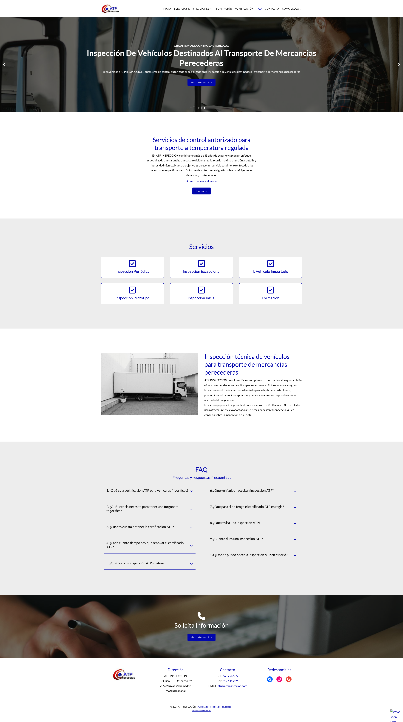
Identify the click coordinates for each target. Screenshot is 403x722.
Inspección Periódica (132, 271)
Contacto (272, 8)
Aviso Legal (203, 706)
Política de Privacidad (220, 706)
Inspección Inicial (201, 298)
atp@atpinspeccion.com (232, 686)
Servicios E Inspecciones (191, 8)
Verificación (244, 8)
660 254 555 (230, 676)
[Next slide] (399, 64)
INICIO (166, 8)
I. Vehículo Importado (270, 271)
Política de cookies (201, 710)
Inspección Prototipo (132, 298)
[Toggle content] (191, 491)
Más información (201, 82)
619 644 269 (230, 681)
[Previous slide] (4, 64)
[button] (198, 108)
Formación (224, 8)
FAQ (259, 8)
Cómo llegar (291, 8)
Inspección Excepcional (201, 271)
